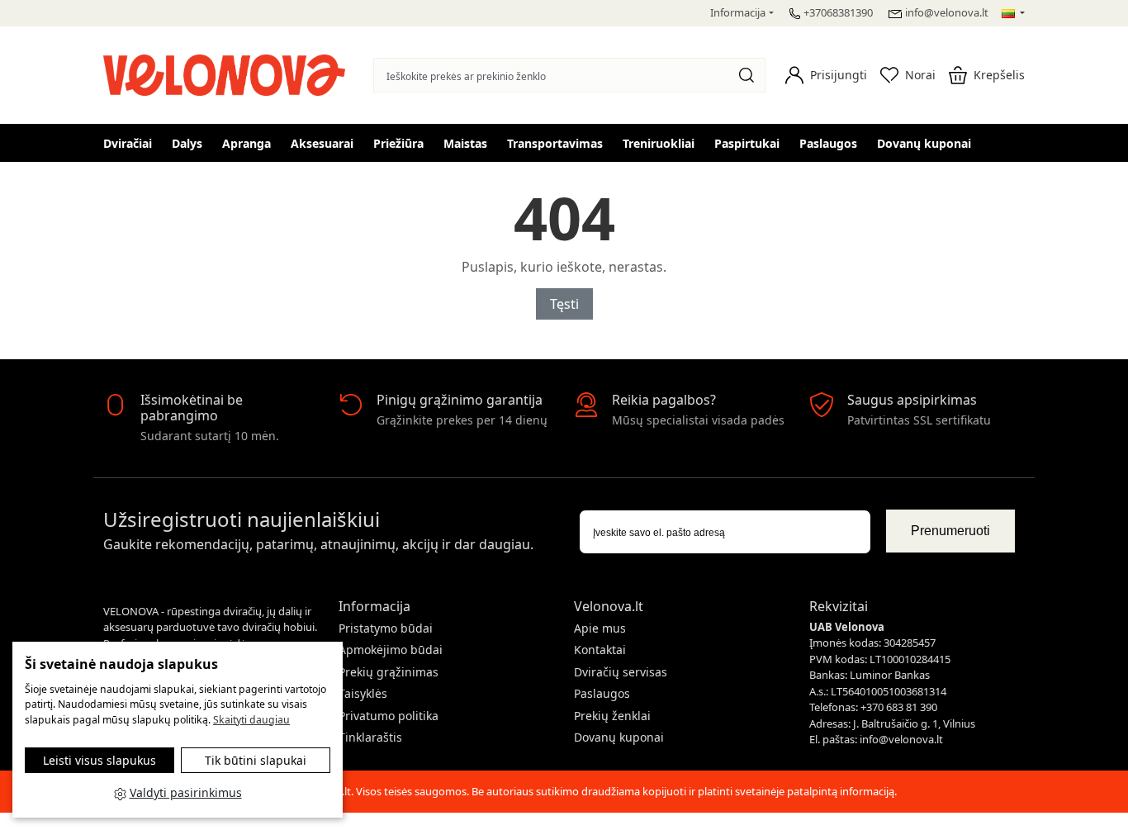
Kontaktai (600, 649)
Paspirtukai (747, 143)
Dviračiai (127, 143)
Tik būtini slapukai (255, 760)
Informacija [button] (737, 12)
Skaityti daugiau (251, 720)
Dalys (187, 143)
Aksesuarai (322, 143)
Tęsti (564, 304)
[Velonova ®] (228, 73)
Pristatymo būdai (386, 628)
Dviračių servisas (620, 672)
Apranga (246, 143)
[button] (826, 75)
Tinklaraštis (370, 737)
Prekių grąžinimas (388, 672)
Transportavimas (555, 143)
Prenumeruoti (950, 531)
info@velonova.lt (946, 12)
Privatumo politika (388, 715)
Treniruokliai (658, 143)
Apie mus (600, 628)
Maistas (465, 143)
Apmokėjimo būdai (391, 649)
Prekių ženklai (612, 715)
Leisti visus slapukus (99, 760)
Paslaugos (828, 143)
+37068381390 (838, 12)
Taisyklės (363, 693)
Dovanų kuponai (924, 143)
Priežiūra (398, 143)
